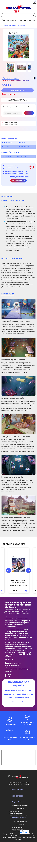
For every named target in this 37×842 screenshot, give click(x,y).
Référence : (6, 147)
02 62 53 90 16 (13, 20)
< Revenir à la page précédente (13, 25)
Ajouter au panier (17, 90)
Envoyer (29, 113)
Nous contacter (19, 180)
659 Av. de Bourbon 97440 (19, 805)
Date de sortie (7, 78)
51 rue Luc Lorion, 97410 (19, 821)
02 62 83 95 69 (31, 20)
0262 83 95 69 (19, 824)
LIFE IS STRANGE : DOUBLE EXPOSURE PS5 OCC (18, 581)
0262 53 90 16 (19, 808)
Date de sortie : (7, 143)
